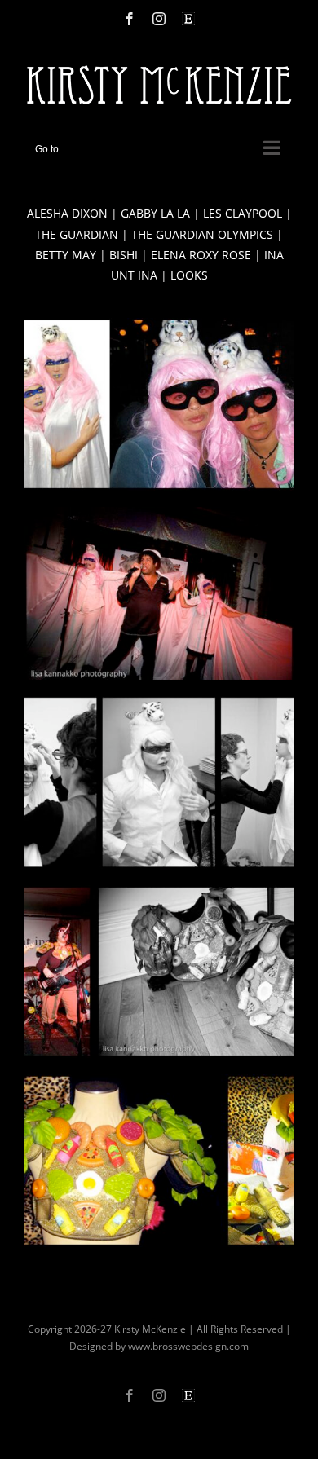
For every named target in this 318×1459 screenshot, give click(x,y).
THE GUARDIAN (76, 234)
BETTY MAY (65, 254)
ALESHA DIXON (67, 213)
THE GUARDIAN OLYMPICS (202, 234)
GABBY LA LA (155, 213)
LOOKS (189, 275)
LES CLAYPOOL (242, 213)
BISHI (123, 254)
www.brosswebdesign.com (188, 1346)
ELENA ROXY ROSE (201, 254)
